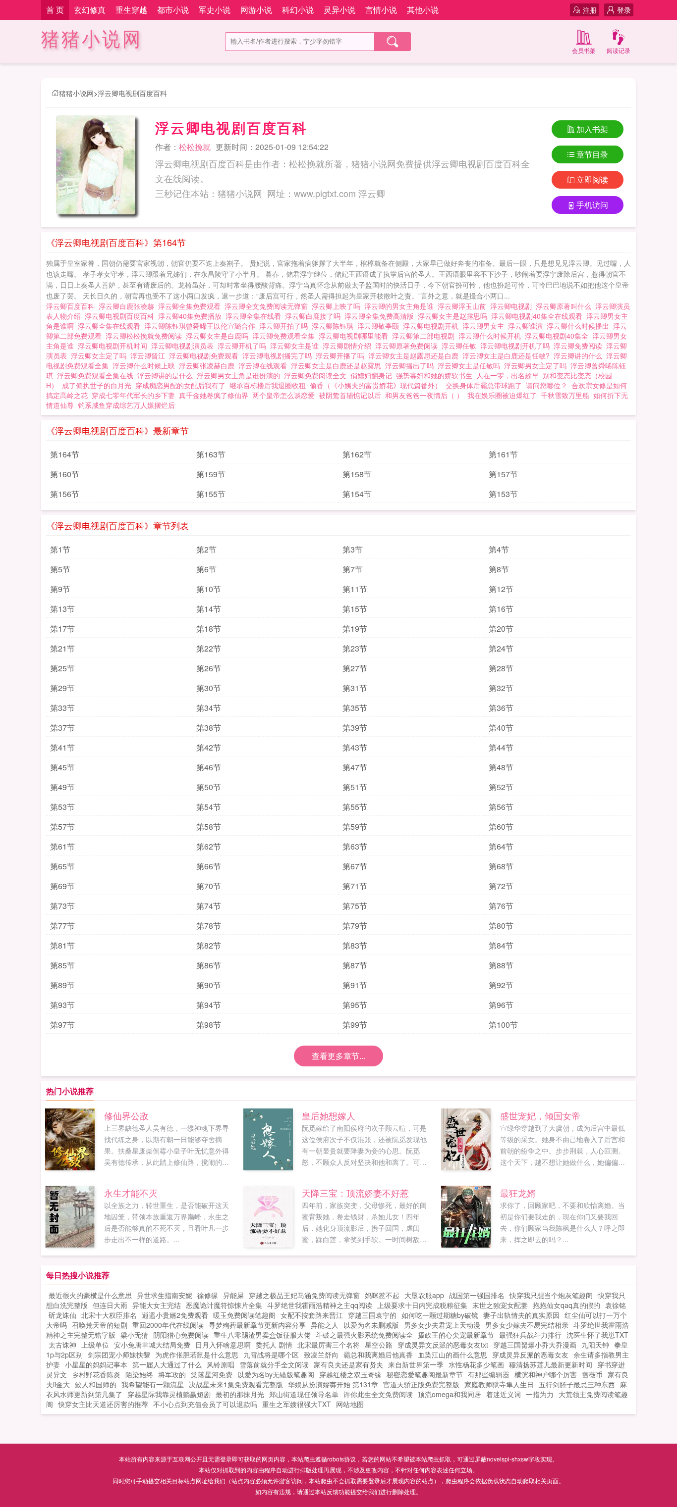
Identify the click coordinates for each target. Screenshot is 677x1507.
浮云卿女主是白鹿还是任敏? (508, 355)
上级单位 (95, 1345)
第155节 (211, 494)
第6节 (206, 569)
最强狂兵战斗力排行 (530, 1335)
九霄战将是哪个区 (271, 1354)
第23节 (354, 648)
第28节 (501, 668)
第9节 (60, 589)
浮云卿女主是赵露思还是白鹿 (415, 355)
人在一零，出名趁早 (507, 375)
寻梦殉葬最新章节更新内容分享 (257, 1325)
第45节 (62, 767)
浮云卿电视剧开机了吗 (517, 346)
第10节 (208, 589)
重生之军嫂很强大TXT (296, 1404)
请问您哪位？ (546, 385)
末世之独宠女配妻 (500, 1305)
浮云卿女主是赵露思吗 (454, 316)
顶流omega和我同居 (449, 1394)
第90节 (208, 985)
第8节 (499, 569)
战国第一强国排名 (477, 1295)
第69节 (62, 886)
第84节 (501, 945)
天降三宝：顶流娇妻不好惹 (355, 1192)
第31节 (354, 688)
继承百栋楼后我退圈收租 (267, 385)
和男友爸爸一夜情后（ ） (424, 395)
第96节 (501, 1004)
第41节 (62, 747)
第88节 (501, 965)
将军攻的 (172, 1374)
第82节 (208, 945)
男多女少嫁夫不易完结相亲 (526, 1325)
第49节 (62, 787)
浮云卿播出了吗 (411, 365)
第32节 (501, 688)
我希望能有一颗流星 (152, 1384)
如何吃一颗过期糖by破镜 (439, 1315)
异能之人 (324, 1325)
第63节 (354, 846)
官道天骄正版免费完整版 (421, 1384)
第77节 (62, 925)
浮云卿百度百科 (72, 306)
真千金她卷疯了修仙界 (213, 395)
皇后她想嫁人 (328, 1115)
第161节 (503, 454)
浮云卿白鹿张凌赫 (128, 306)
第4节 (499, 549)
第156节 (64, 494)
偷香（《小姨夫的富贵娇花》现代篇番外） (376, 385)
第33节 (62, 707)
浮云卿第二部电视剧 (425, 336)
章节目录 (592, 154)
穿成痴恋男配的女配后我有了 (180, 385)
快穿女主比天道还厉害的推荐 (103, 1404)
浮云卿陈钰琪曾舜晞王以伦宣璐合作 (201, 326)
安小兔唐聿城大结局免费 (152, 1345)
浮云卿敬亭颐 (380, 326)
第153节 (503, 494)
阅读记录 (618, 50)
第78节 (208, 925)
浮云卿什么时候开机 (491, 336)
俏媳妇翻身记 (371, 375)
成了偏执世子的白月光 (96, 385)
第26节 (208, 668)
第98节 (208, 1024)
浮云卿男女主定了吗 (537, 365)
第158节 (357, 474)
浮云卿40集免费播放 (192, 316)
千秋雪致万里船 (565, 395)
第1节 (60, 549)
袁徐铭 (615, 1305)
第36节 (501, 707)
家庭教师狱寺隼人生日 (499, 1384)
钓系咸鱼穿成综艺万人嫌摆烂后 (126, 405)
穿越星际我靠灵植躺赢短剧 (169, 1394)
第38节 (208, 727)
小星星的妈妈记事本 (96, 1364)
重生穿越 (131, 9)
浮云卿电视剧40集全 (558, 336)
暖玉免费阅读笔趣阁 (244, 1315)
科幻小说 (298, 9)
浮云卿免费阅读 (580, 346)
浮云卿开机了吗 (244, 346)
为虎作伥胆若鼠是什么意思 (196, 1354)
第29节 (62, 688)
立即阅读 (592, 179)
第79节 (354, 925)
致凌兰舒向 (321, 1354)
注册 (590, 10)
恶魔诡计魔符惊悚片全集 (224, 1305)
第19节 (354, 628)
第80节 (501, 925)
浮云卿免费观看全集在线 (97, 375)
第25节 (62, 668)
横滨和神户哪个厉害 (545, 1374)
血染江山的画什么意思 (452, 1354)
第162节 (357, 454)
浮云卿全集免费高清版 (381, 316)
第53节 (62, 806)
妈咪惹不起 (382, 1295)
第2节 (206, 549)
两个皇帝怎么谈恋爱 (283, 395)
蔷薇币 (592, 1374)
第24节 (501, 648)
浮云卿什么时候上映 (146, 365)
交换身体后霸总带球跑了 (484, 385)
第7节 (352, 569)
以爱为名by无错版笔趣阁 (275, 1374)
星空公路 (379, 1345)
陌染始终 (139, 1374)
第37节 (62, 727)
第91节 (354, 985)
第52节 (501, 787)
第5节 (60, 569)
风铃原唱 (220, 1364)
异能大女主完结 (156, 1305)
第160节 (64, 474)
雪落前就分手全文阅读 (274, 1364)
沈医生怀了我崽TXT (597, 1335)
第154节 (357, 494)
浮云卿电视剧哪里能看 (355, 336)
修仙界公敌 (126, 1115)
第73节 (62, 905)
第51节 (354, 787)
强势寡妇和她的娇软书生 (434, 375)
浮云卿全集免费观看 (191, 306)
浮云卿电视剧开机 (432, 326)
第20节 (501, 628)
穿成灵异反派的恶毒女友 (530, 1354)
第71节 (354, 886)
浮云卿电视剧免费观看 (205, 355)
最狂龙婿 (518, 1192)
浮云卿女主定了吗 (100, 355)
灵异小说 (339, 9)
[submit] (392, 41)
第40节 (501, 727)
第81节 (62, 945)
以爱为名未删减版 (371, 1325)
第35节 (354, 707)
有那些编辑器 (488, 1374)
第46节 (208, 767)
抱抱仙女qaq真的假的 (566, 1305)
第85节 (62, 965)
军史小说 (214, 9)
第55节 (354, 806)
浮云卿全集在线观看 (111, 326)
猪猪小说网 (92, 39)
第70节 (208, 886)
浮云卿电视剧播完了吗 (279, 355)
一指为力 (540, 1394)
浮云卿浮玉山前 (464, 306)
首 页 (55, 9)
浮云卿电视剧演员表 (184, 346)
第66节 (208, 866)
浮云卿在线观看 (264, 365)
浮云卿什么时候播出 (580, 326)
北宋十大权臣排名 (109, 1315)
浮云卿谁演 (527, 326)
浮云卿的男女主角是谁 (401, 306)
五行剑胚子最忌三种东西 (577, 1384)
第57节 (62, 826)
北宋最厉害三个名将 (328, 1345)
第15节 (354, 608)
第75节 (354, 905)
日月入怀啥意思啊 (223, 1345)
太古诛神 (62, 1345)
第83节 (354, 945)
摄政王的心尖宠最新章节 (456, 1335)
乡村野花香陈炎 (96, 1374)
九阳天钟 (595, 1345)
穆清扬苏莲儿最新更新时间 (550, 1364)
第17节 (62, 628)
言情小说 (381, 9)
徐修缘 (207, 1295)
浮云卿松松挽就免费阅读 (146, 336)
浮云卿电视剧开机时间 (114, 346)
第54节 (208, 806)
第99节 (354, 1024)
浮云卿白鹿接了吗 (314, 316)
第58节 (208, 826)
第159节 (211, 474)
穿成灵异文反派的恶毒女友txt (442, 1345)
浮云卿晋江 (149, 355)
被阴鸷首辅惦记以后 (350, 395)
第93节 (62, 1004)
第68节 (501, 866)
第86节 (208, 965)
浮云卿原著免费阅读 (408, 346)
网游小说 (256, 9)
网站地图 (350, 1404)
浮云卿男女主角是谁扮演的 (240, 375)
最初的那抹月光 (240, 1394)
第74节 (208, 905)
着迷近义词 (503, 1394)
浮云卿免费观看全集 (285, 336)
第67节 (354, 866)
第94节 (208, 1004)
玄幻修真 (90, 9)
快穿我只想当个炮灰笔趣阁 (551, 1295)
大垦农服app (424, 1295)
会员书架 (584, 50)
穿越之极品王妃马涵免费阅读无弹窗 (304, 1295)
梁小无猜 (134, 1335)
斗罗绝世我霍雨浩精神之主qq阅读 (319, 1305)
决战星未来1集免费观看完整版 (236, 1384)
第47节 (354, 767)
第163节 (211, 454)
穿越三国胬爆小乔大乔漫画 (534, 1345)
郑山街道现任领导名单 (303, 1394)
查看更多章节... (338, 1055)
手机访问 (592, 204)
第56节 (501, 806)
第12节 (501, 589)
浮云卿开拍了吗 (285, 326)
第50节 (208, 787)
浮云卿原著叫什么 (565, 306)
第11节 (354, 589)
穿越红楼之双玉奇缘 (350, 1374)
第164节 (64, 454)
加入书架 (592, 129)
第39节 (354, 727)
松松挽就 (195, 146)
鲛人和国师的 (95, 1384)
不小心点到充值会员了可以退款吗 (205, 1404)
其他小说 (423, 9)
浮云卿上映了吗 (338, 306)
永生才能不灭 (131, 1192)
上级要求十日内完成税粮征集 (422, 1305)
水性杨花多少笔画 (476, 1364)
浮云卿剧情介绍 (349, 346)
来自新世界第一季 (416, 1364)
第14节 (208, 608)
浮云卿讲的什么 (580, 355)
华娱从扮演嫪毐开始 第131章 (333, 1384)
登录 (624, 10)
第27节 (354, 668)
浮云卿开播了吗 (342, 355)
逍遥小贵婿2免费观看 (175, 1315)
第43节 (354, 747)
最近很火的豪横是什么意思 (90, 1295)
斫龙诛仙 (62, 1315)
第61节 (62, 846)
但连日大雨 (110, 1305)
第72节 (501, 886)
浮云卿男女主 (485, 326)
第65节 (62, 866)
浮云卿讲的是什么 (167, 375)
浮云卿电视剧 (513, 306)
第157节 (503, 474)
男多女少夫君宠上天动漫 (442, 1325)
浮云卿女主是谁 (296, 346)
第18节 (208, 628)
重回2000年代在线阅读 (168, 1325)
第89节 (62, 985)
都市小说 (173, 9)
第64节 (501, 846)
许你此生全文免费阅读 (378, 1394)
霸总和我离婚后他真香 (378, 1354)
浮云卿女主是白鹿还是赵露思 (338, 365)
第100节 (503, 1024)
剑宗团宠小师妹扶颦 (119, 1354)
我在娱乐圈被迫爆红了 (502, 395)
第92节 (501, 985)
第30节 (208, 688)
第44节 (501, 747)
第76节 (501, 905)
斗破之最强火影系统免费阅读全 (364, 1335)
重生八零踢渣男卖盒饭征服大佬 (262, 1335)
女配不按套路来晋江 (312, 1315)
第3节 (352, 549)
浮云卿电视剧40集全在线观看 (538, 316)
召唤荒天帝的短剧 (99, 1325)
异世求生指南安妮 (164, 1295)
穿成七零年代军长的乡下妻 (133, 395)
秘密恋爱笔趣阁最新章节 (425, 1374)
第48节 (501, 767)
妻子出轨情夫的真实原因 (521, 1315)
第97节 (62, 1024)
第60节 (501, 826)
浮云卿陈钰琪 (334, 326)
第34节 (208, 707)
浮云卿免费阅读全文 (317, 375)
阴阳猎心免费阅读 (181, 1335)
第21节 (62, 648)
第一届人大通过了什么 (167, 1364)
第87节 (354, 965)
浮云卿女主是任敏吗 (471, 365)
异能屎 (233, 1295)
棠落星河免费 (211, 1374)
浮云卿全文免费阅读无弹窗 (268, 306)
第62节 (208, 846)
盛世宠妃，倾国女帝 (540, 1115)
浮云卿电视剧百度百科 (132, 93)
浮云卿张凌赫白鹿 (208, 365)
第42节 (208, 747)
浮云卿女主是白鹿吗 (219, 336)
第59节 (354, 826)
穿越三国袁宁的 (372, 1315)
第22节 (208, 648)
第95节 (354, 1004)
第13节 (62, 608)
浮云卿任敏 (461, 346)
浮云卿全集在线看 (255, 316)
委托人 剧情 (274, 1345)
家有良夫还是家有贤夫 (348, 1364)
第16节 (501, 608)
